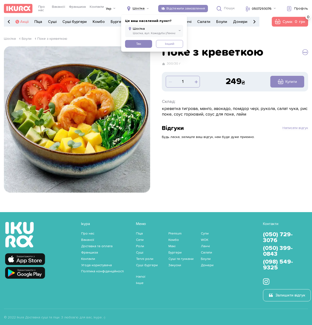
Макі (172, 246)
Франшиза (77, 7)
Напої (140, 276)
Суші (52, 22)
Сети (140, 240)
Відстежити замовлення (185, 8)
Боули (221, 22)
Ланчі (205, 246)
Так (138, 44)
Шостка (10, 38)
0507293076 (262, 8)
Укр (108, 8)
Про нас (41, 8)
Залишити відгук (290, 295)
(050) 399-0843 (278, 251)
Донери (240, 22)
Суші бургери (74, 22)
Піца (38, 22)
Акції (24, 22)
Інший (169, 44)
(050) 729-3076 (278, 237)
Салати (203, 22)
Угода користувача (96, 265)
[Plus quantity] (170, 81)
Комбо (99, 22)
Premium (175, 233)
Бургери (118, 22)
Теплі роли (144, 259)
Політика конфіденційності (102, 271)
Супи (205, 233)
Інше (140, 283)
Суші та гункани (181, 259)
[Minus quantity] (196, 81)
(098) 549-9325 (278, 265)
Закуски (174, 265)
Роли (140, 246)
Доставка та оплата (97, 246)
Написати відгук (295, 128)
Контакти (97, 7)
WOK (204, 240)
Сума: (290, 22)
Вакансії (58, 7)
